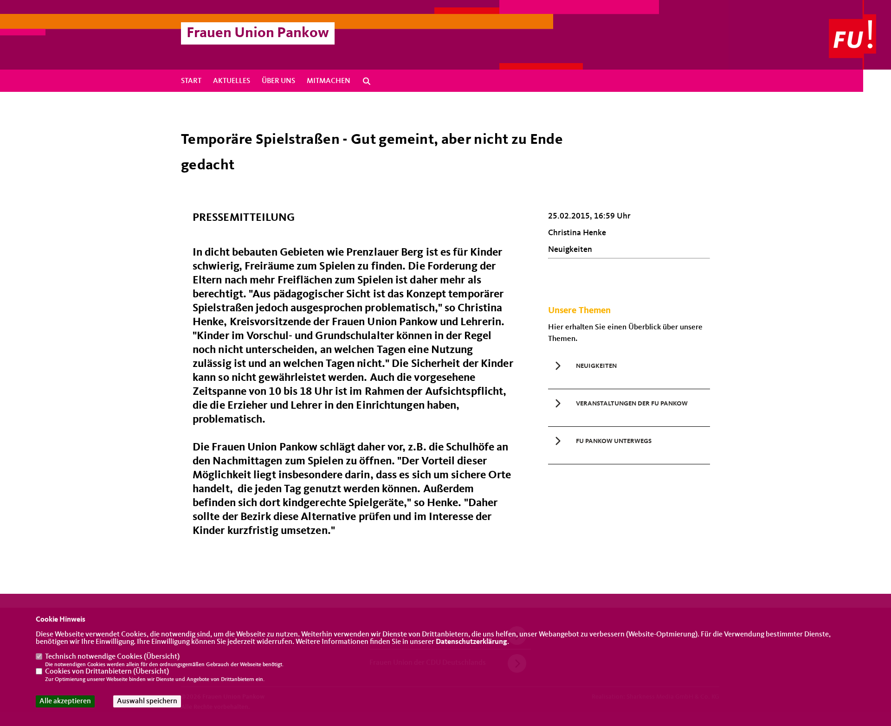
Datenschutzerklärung (471, 642)
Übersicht (161, 657)
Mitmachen (328, 81)
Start (191, 81)
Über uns (278, 81)
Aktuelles (231, 81)
